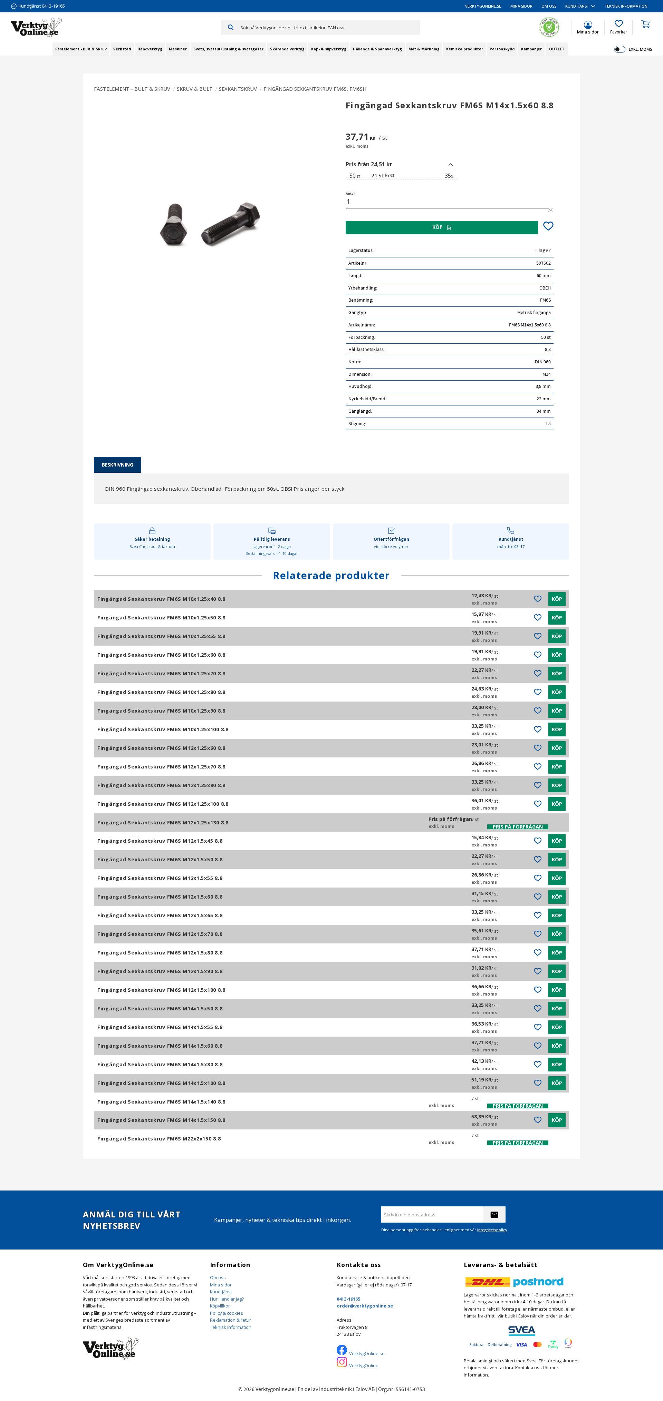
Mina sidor (221, 1285)
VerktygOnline (363, 1365)
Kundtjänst (221, 1292)
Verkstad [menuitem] (122, 49)
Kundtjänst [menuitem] (577, 6)
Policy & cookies (226, 1313)
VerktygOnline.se (367, 1353)
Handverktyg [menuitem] (149, 49)
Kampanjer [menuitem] (531, 49)
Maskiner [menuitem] (178, 49)
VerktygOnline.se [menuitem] (483, 6)
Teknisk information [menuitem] (626, 6)
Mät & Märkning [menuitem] (424, 49)
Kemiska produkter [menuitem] (464, 49)
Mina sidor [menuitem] (521, 6)
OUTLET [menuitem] (557, 49)
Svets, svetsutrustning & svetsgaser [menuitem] (228, 49)
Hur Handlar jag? (227, 1299)
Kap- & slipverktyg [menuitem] (328, 49)
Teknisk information (230, 1327)
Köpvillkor (220, 1306)
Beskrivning (117, 464)
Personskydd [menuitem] (502, 49)
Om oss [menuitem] (548, 6)
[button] (618, 27)
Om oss (218, 1277)
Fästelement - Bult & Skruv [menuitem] (81, 49)
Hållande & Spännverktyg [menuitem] (377, 49)
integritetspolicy (492, 1229)
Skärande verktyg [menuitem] (287, 49)
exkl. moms (640, 49)
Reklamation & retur (230, 1320)
